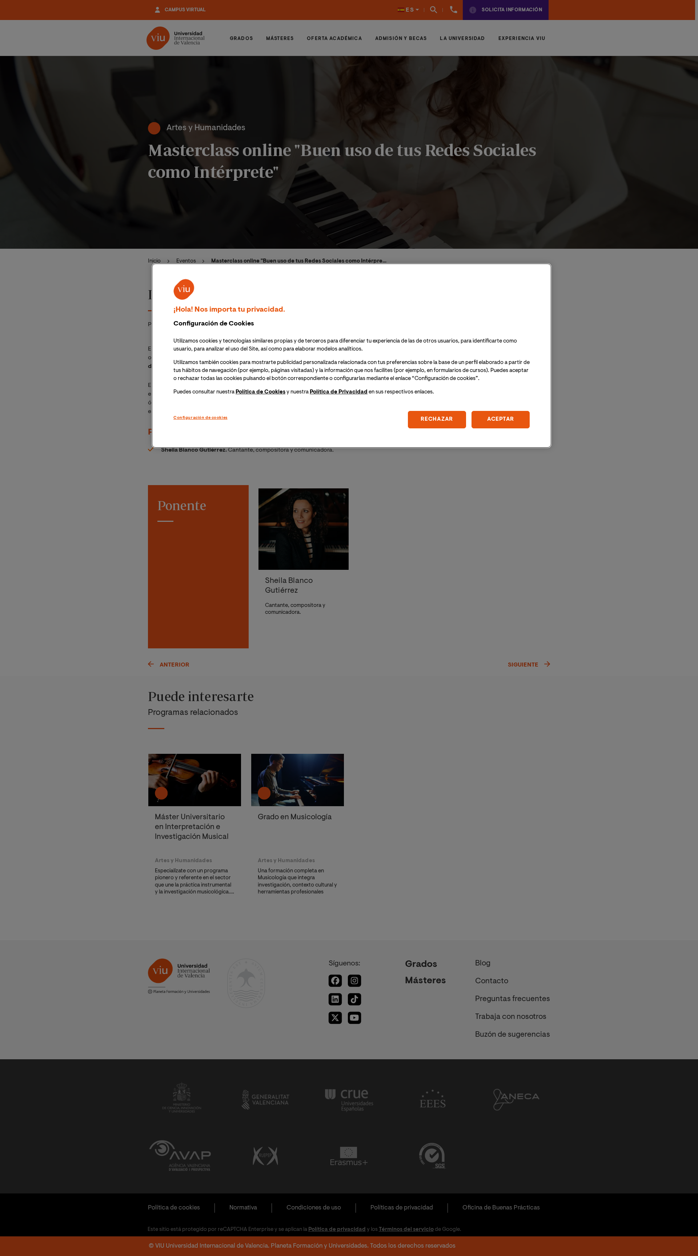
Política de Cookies (260, 392)
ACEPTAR (500, 419)
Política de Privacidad (339, 392)
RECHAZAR (437, 419)
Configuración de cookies (200, 418)
